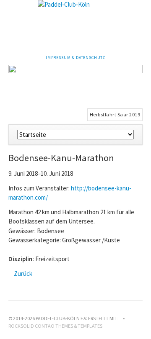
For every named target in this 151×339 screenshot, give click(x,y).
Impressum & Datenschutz (75, 57)
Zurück (23, 273)
